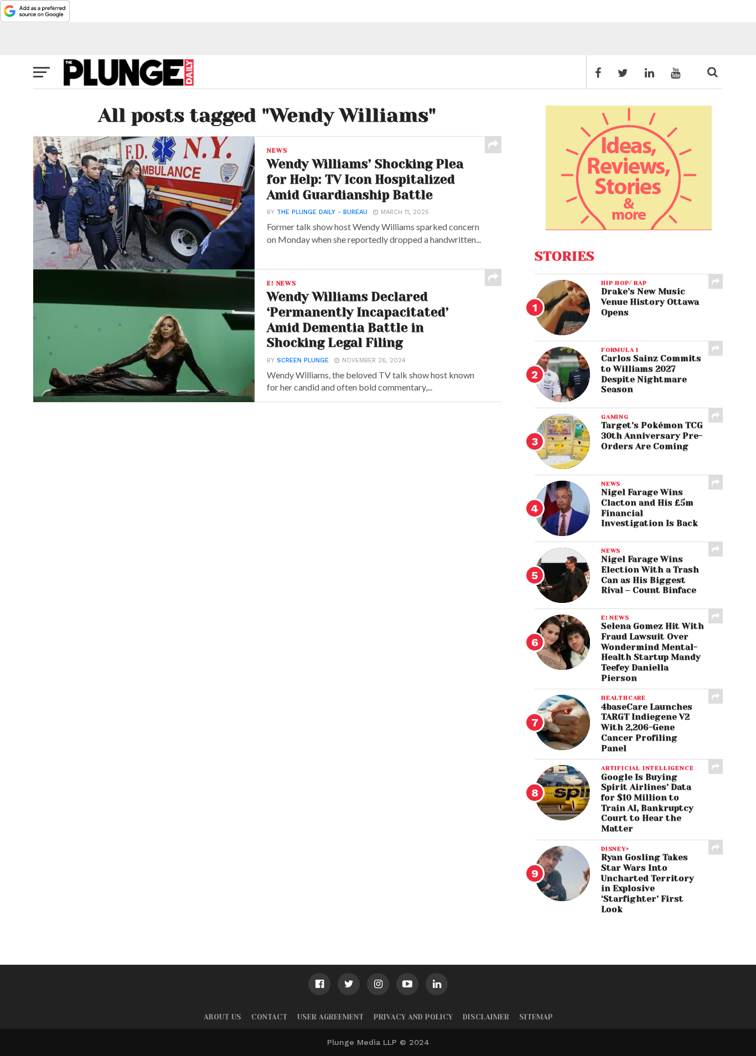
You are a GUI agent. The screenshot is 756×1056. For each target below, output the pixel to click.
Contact (269, 1017)
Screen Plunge (303, 360)
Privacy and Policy (413, 1017)
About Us (222, 1017)
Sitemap (536, 1017)
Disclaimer (486, 1017)
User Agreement (330, 1017)
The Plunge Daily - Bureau (322, 212)
